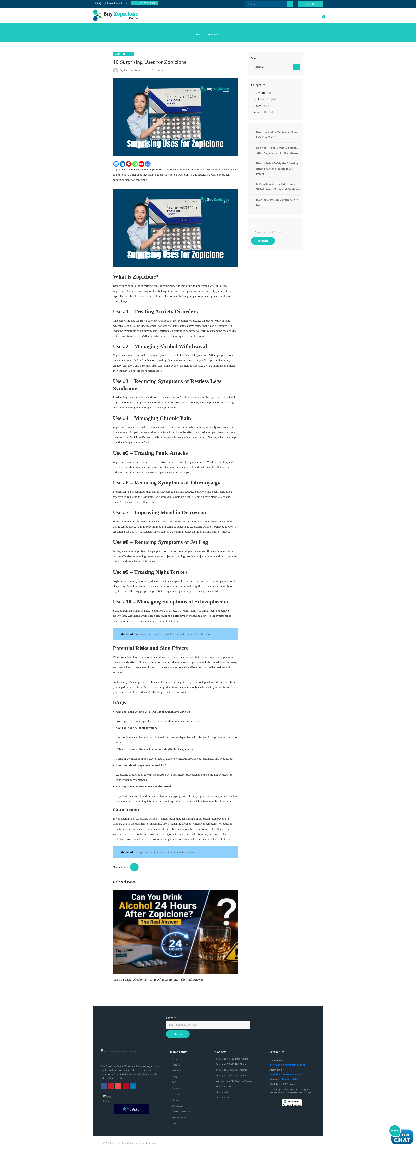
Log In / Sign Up (312, 4)
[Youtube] (141, 164)
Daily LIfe (262, 92)
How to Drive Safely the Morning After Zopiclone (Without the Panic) (277, 168)
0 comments (157, 70)
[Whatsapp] (135, 164)
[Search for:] (275, 66)
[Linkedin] (122, 164)
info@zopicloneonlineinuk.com (111, 3)
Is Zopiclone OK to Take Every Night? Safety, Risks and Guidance (278, 186)
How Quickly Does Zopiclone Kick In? (277, 202)
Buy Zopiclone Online (129, 70)
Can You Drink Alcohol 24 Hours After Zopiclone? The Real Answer (158, 979)
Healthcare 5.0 (265, 99)
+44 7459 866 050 (146, 3)
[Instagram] (118, 1086)
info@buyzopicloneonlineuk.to (286, 1074)
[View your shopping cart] (322, 15)
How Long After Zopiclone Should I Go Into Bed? (277, 135)
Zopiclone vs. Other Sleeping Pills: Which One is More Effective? (174, 633)
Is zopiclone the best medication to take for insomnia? (166, 852)
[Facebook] (116, 164)
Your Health (214, 34)
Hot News (261, 105)
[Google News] (148, 164)
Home (199, 34)
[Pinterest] (129, 164)
